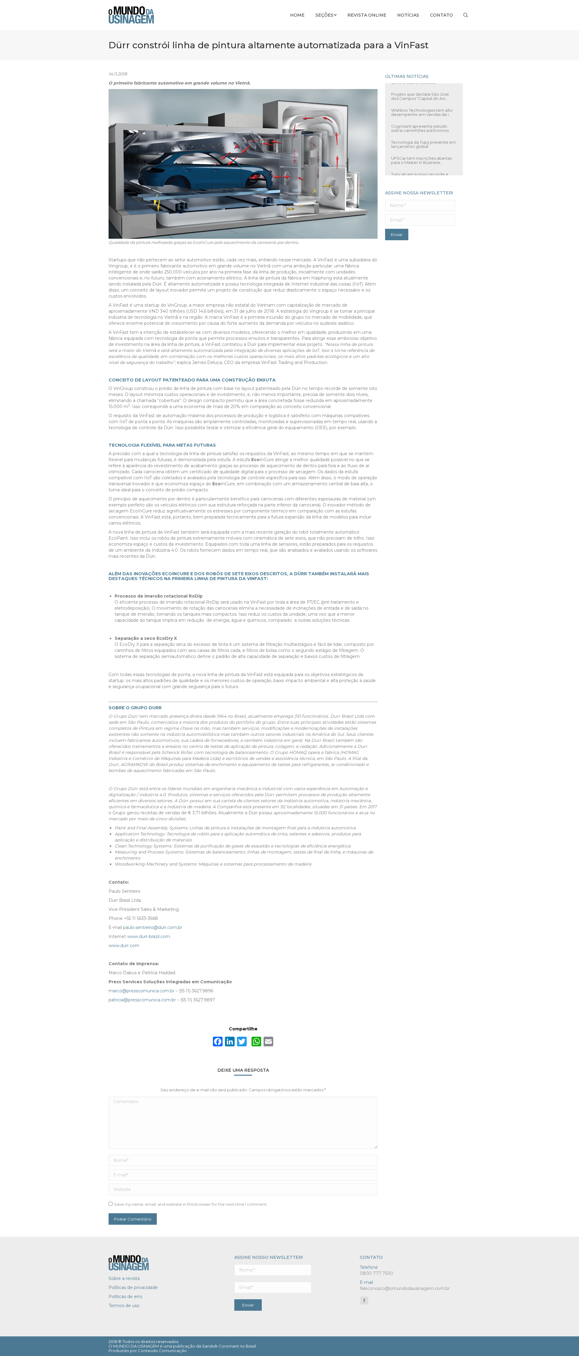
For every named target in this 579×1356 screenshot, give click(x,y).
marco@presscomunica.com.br (141, 991)
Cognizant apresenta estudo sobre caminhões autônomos (420, 126)
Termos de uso (124, 1305)
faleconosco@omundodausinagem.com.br (405, 1288)
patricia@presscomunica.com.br (142, 1000)
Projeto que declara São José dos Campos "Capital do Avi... (420, 94)
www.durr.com (124, 945)
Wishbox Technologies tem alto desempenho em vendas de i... (422, 110)
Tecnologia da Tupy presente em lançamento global (423, 142)
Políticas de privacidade (133, 1287)
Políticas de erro (125, 1296)
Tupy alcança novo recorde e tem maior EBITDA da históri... (419, 174)
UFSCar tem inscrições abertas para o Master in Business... (421, 158)
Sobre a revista (124, 1278)
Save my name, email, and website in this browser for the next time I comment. (190, 1204)
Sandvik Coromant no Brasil (229, 1346)
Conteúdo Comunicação (162, 1350)
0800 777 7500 (376, 1273)
